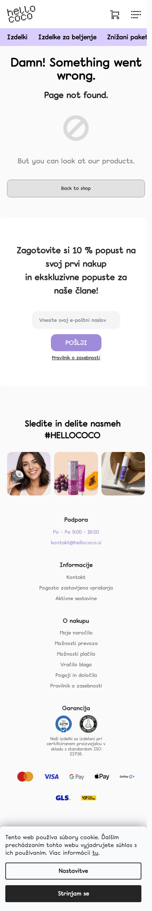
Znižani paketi (128, 37)
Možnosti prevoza (76, 643)
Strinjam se (73, 893)
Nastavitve (73, 871)
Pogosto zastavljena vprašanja (76, 588)
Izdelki (17, 37)
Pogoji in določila (76, 675)
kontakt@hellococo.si (76, 542)
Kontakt (76, 577)
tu (95, 853)
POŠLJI (76, 343)
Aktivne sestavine (76, 598)
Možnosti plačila (76, 654)
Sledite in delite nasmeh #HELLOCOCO (73, 429)
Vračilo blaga (76, 664)
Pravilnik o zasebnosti (76, 358)
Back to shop (76, 188)
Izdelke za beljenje (67, 37)
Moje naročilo (76, 632)
